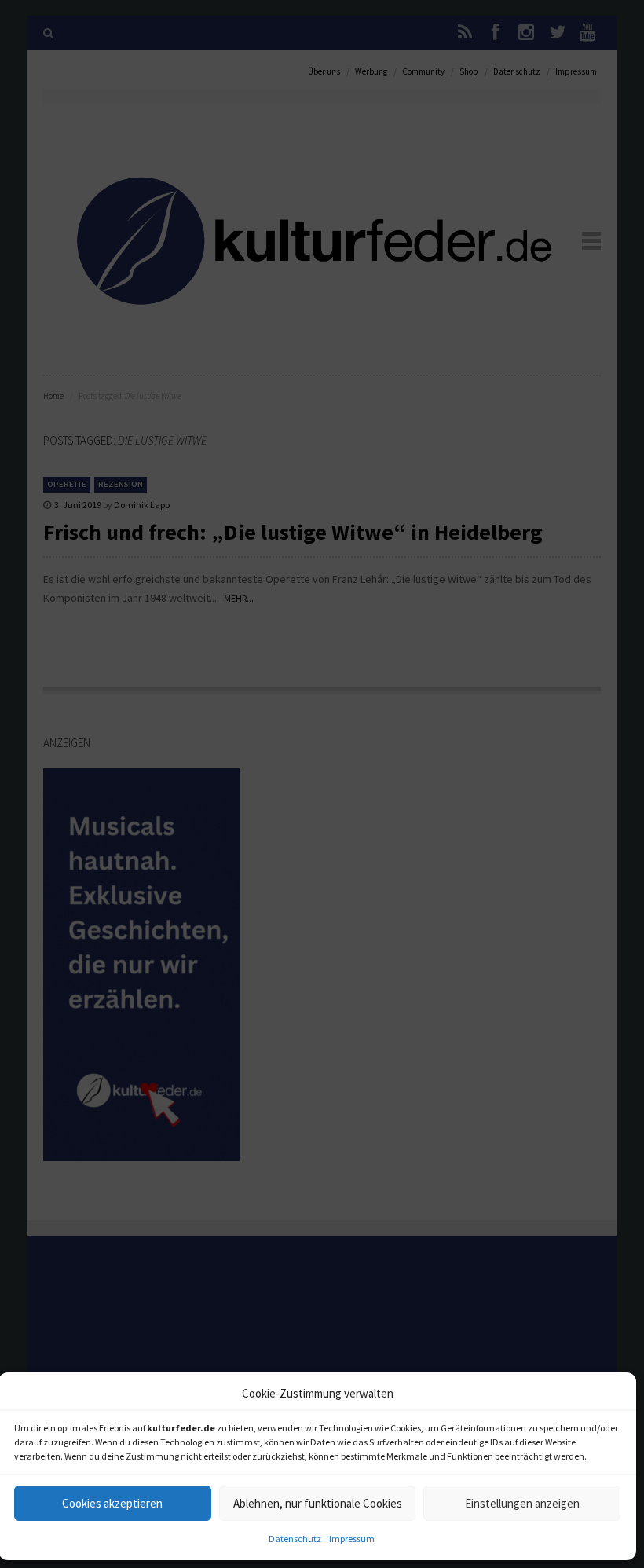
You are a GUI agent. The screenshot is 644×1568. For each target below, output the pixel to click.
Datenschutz (295, 1538)
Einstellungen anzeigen (522, 1503)
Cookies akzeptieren (112, 1503)
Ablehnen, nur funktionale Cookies (317, 1503)
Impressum (352, 1538)
